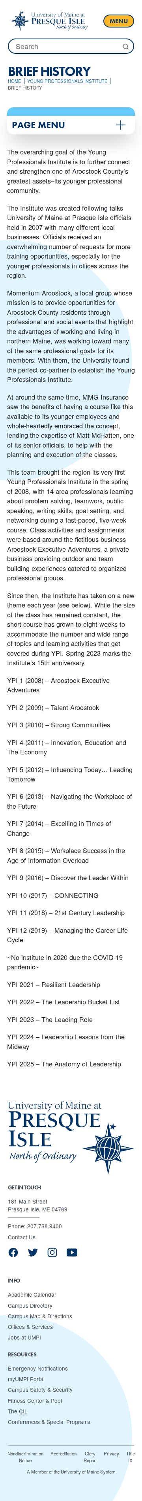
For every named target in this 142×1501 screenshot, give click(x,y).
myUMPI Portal (26, 1379)
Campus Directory (30, 1305)
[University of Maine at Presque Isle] (49, 20)
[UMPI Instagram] (52, 1255)
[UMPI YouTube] (72, 1255)
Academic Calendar (32, 1294)
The (18, 1411)
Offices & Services (30, 1326)
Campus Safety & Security (40, 1389)
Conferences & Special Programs (49, 1422)
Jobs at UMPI (24, 1337)
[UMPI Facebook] (13, 1255)
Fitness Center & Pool (35, 1400)
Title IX (130, 1456)
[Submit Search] (125, 46)
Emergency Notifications (38, 1368)
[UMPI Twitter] (33, 1255)
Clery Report (90, 1456)
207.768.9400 (44, 1226)
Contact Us (22, 1237)
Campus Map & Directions (40, 1316)
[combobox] (71, 46)
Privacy (111, 1453)
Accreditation (63, 1453)
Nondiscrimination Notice (25, 1456)
